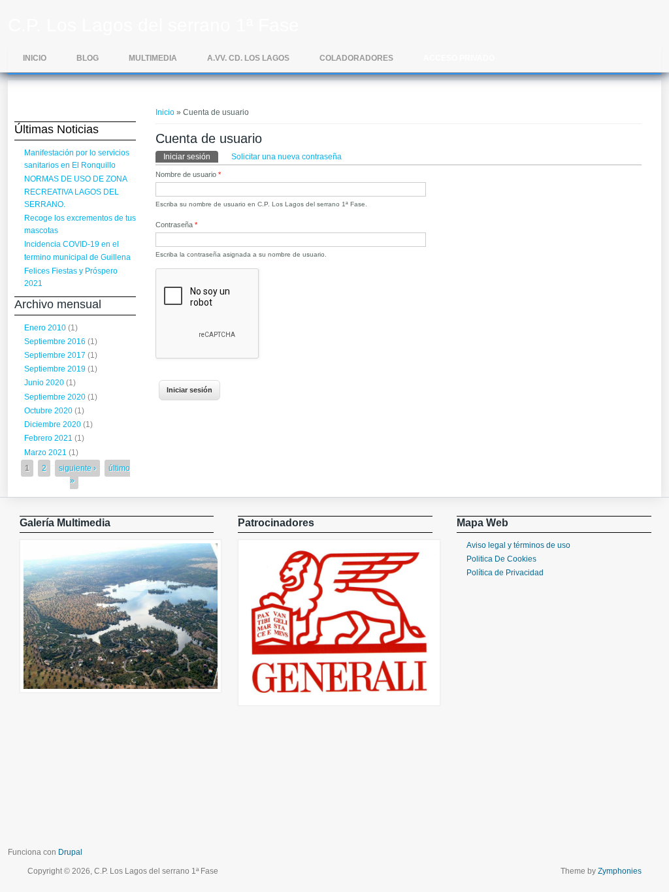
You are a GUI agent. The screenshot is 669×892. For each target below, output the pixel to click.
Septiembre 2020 (55, 397)
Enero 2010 (45, 327)
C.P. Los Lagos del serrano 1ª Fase (153, 25)
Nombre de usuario (188, 174)
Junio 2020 (44, 382)
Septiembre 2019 (55, 369)
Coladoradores (356, 58)
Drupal (70, 852)
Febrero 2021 (48, 438)
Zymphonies (620, 871)
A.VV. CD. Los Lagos (248, 58)
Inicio (34, 58)
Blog (87, 58)
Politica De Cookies (501, 559)
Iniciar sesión (190, 156)
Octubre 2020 (48, 410)
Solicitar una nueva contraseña (286, 156)
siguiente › (77, 468)
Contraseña (176, 225)
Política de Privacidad (505, 572)
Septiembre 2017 (55, 355)
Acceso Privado (459, 58)
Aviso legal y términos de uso (518, 545)
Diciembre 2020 (52, 424)
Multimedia (153, 58)
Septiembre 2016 (55, 341)
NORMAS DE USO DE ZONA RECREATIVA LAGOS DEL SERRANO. (75, 191)
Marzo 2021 (45, 452)
